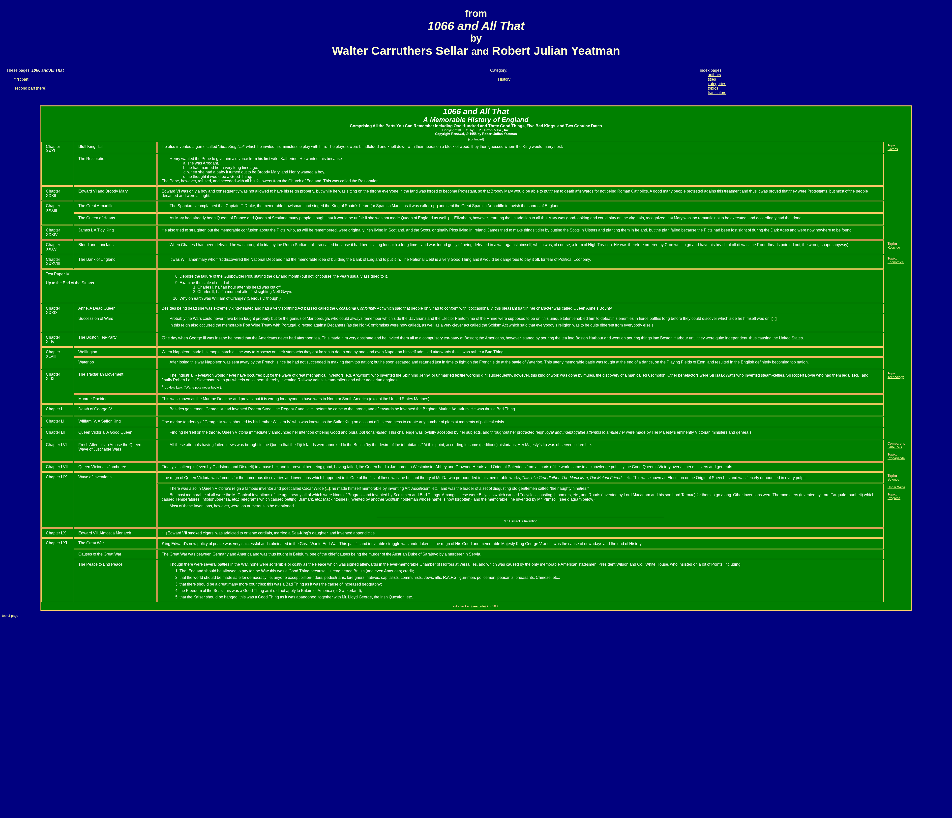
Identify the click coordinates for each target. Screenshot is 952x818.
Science (893, 479)
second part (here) (30, 88)
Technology (896, 377)
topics (713, 88)
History (504, 79)
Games (893, 149)
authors (714, 75)
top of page (10, 616)
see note (478, 606)
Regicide (894, 247)
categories (717, 84)
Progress (894, 498)
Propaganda (896, 458)
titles (712, 79)
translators (717, 93)
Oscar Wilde (896, 487)
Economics (896, 262)
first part (21, 79)
